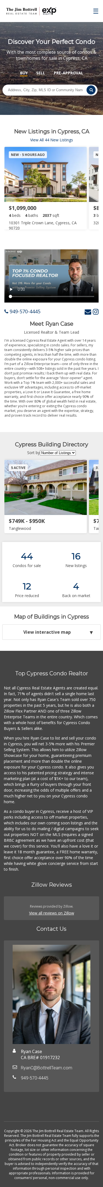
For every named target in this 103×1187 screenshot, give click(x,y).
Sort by (33, 452)
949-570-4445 (24, 311)
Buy (23, 72)
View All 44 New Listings (51, 139)
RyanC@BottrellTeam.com (46, 1067)
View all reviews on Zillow (51, 913)
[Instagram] (96, 311)
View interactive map (47, 632)
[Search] (91, 90)
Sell (40, 72)
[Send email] (88, 311)
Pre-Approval (68, 72)
